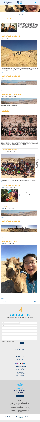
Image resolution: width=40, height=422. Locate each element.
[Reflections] (19, 127)
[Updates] (19, 212)
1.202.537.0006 (20, 353)
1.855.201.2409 (20, 356)
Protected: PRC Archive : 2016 (11, 94)
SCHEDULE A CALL (20, 349)
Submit (22, 342)
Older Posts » (36, 301)
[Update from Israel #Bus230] (18, 165)
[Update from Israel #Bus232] (9, 195)
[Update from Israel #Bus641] (19, 53)
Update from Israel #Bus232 (11, 185)
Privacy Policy (12, 341)
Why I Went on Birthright (9, 241)
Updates (4, 206)
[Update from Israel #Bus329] (19, 82)
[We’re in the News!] (9, 27)
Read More (19, 29)
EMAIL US (20, 359)
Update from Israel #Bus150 (11, 221)
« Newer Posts (4, 301)
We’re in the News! (7, 19)
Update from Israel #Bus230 (11, 149)
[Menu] (35, 2)
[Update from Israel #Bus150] (19, 228)
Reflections (5, 111)
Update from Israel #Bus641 (11, 36)
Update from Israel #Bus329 (11, 76)
